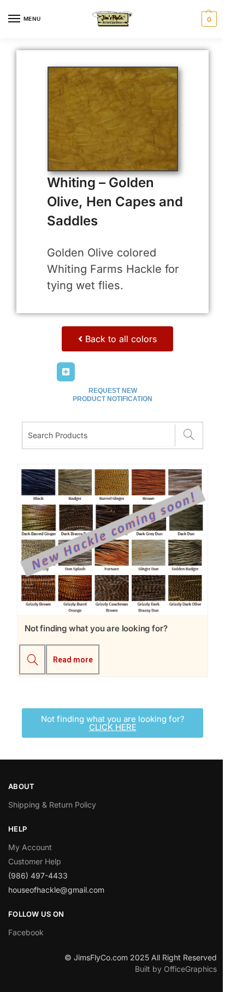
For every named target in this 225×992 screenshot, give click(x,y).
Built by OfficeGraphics (176, 968)
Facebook (26, 932)
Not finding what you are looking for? (96, 628)
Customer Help (34, 861)
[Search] (189, 435)
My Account (30, 847)
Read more (73, 659)
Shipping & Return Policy (52, 804)
